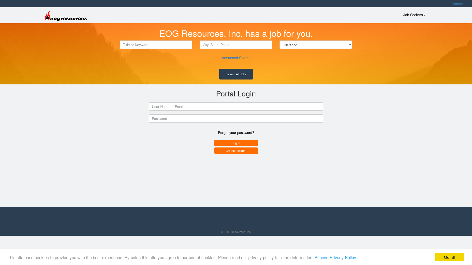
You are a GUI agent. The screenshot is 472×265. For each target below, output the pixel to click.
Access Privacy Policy (335, 257)
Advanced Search (236, 57)
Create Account (236, 150)
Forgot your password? (236, 132)
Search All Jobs (236, 74)
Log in (236, 143)
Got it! (449, 257)
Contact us (460, 3)
